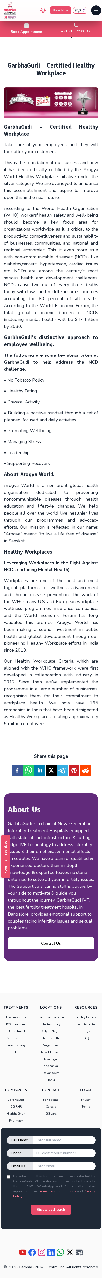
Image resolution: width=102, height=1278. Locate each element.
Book (60, 10)
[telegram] (62, 770)
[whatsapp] (28, 770)
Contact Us (51, 943)
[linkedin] (39, 770)
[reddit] (85, 770)
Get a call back (51, 1209)
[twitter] (51, 770)
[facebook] (17, 770)
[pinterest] (74, 770)
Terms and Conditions (57, 1191)
